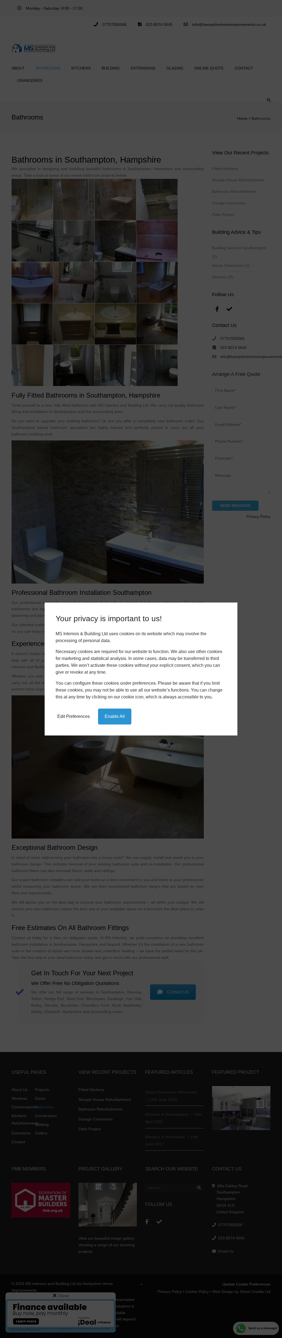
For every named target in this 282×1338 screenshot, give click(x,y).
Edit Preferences (73, 716)
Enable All (115, 716)
